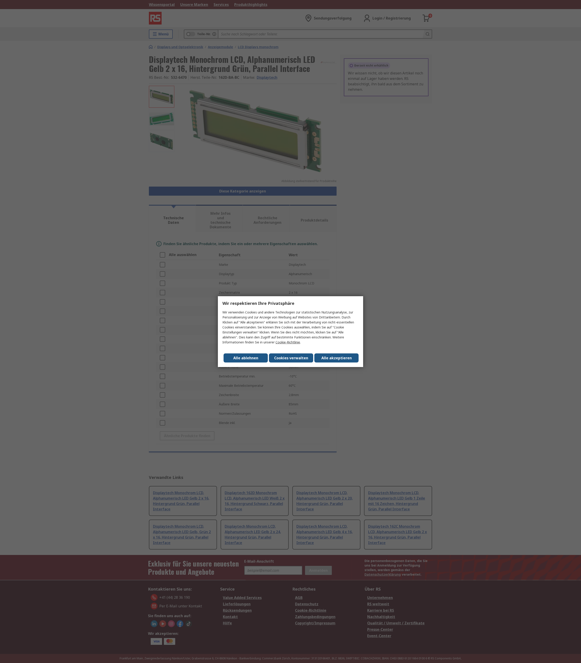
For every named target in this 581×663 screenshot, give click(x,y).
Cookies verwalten (291, 357)
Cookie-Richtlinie (288, 342)
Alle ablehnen (245, 357)
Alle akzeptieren (336, 357)
